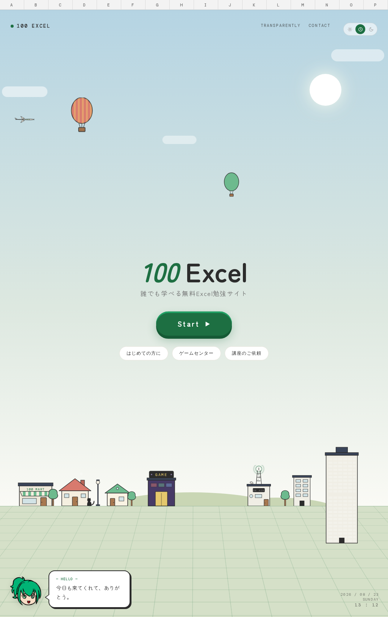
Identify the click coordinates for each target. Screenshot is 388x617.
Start (188, 323)
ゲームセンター (196, 353)
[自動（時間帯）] (360, 29)
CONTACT (319, 25)
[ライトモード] (350, 29)
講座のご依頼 (246, 353)
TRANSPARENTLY (280, 25)
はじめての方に (144, 353)
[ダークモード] (371, 29)
